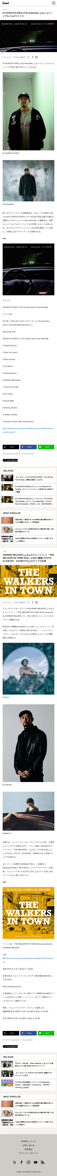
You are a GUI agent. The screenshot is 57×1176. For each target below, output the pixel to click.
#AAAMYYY (16, 1040)
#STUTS (6, 1040)
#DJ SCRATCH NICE (11, 454)
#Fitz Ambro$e (27, 454)
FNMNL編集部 (19, 57)
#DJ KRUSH (27, 1040)
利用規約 (28, 1149)
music (5, 9)
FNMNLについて (28, 1141)
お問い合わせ (28, 1145)
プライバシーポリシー (28, 1153)
